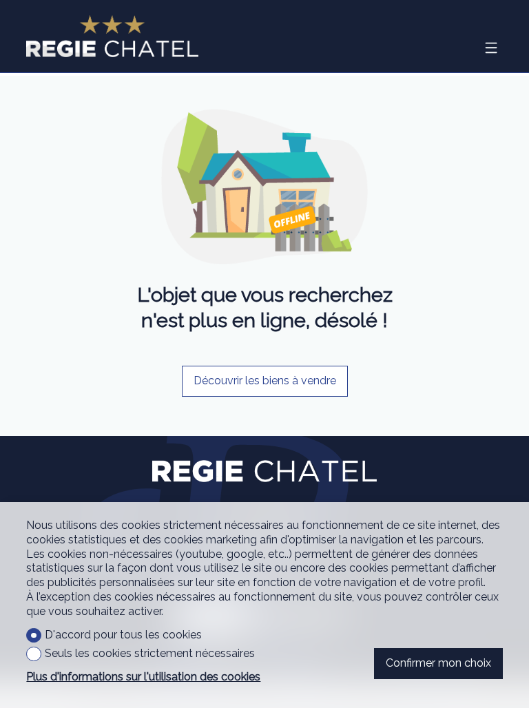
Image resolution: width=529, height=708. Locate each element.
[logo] (112, 36)
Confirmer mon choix (438, 662)
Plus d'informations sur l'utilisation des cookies (143, 676)
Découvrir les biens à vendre (265, 380)
